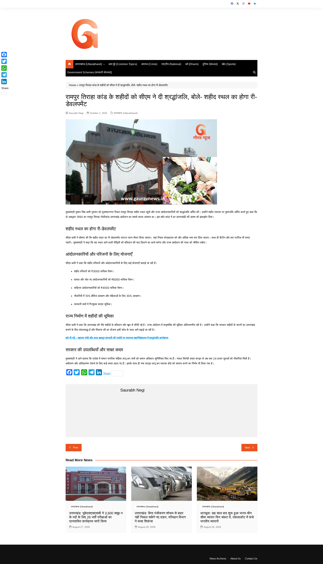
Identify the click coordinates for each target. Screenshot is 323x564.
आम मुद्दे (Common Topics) (123, 64)
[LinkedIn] (5, 81)
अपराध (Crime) (149, 64)
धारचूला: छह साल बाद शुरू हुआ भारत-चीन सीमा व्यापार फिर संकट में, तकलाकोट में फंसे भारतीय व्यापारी (227, 517)
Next (247, 447)
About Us (235, 558)
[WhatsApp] (5, 68)
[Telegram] (5, 74)
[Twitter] (5, 61)
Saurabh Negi (76, 113)
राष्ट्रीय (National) (171, 64)
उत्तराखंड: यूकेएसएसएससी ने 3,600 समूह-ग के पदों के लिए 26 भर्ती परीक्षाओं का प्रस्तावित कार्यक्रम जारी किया (96, 517)
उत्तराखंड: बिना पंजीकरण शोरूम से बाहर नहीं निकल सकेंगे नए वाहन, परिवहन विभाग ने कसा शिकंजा (160, 517)
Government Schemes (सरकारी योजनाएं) (89, 72)
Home (72, 85)
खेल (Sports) (229, 64)
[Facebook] (5, 54)
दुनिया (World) (210, 64)
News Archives (218, 558)
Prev (75, 447)
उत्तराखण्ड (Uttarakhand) (88, 64)
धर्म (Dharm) (192, 64)
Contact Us (251, 558)
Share (107, 373)
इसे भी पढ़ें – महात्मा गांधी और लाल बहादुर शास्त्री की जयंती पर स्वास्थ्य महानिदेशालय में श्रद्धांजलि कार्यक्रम (117, 337)
